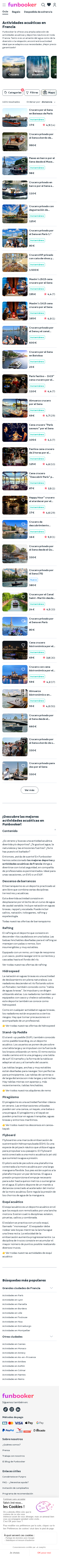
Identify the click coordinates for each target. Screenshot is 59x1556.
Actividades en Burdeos (14, 1308)
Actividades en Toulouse (14, 1317)
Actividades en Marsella (14, 1304)
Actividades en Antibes (14, 1361)
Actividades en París (12, 1295)
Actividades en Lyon (12, 1299)
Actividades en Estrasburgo (16, 1326)
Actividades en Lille (12, 1312)
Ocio (5, 11)
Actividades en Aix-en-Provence (19, 1357)
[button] (49, 5)
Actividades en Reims (13, 1379)
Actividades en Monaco (14, 1348)
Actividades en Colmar (14, 1370)
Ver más (29, 789)
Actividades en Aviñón (13, 1366)
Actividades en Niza (12, 1321)
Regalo (16, 11)
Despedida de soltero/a (38, 11)
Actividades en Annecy (13, 1352)
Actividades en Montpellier (16, 1330)
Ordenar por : (39, 101)
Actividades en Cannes (13, 1344)
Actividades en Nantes (14, 1374)
